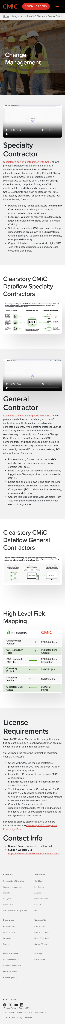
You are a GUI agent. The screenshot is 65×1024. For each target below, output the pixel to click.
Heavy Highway (10, 977)
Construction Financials (13, 881)
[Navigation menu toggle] (57, 6)
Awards (37, 892)
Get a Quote (39, 959)
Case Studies (9, 932)
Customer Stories (11, 959)
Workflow (7, 892)
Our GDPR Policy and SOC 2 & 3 (18, 1012)
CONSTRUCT (9, 904)
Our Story (38, 881)
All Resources (9, 926)
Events (6, 944)
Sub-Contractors (10, 971)
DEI (35, 910)
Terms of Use (25, 1008)
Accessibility (40, 1012)
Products (7, 938)
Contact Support (41, 932)
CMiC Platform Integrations (15, 910)
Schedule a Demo (36, 6)
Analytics (7, 898)
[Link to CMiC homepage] (11, 6)
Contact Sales (40, 926)
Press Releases (41, 898)
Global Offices (40, 944)
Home (6, 16)
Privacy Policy (10, 1008)
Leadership (39, 887)
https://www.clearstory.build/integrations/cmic (33, 853)
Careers (37, 904)
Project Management (12, 887)
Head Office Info (41, 938)
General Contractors (12, 965)
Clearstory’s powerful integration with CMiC (27, 162)
